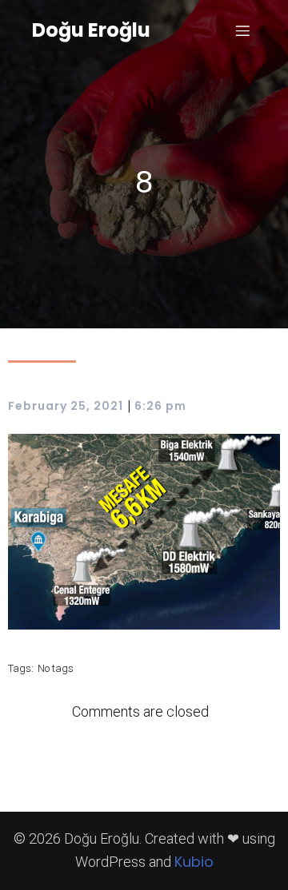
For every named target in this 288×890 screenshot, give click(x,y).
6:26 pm (160, 406)
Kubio (194, 862)
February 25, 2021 (65, 406)
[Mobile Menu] (242, 30)
